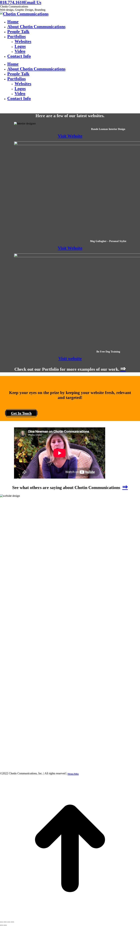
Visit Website (70, 136)
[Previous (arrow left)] (1, 925)
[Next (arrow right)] (5, 925)
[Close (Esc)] (1, 922)
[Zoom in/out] (12, 922)
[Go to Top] (70, 917)
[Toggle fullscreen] (8, 922)
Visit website (70, 358)
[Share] (5, 922)
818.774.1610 (12, 2)
